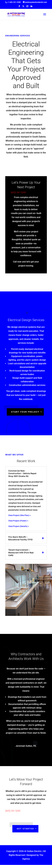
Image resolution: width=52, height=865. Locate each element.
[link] (13, 2)
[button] (19, 7)
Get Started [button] (25, 829)
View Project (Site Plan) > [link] (19, 515)
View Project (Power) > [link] (18, 521)
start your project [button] (25, 412)
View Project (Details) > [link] (18, 526)
